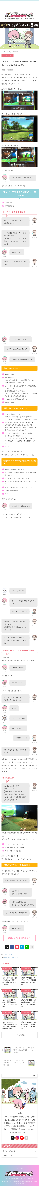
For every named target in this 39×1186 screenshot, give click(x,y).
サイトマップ (19, 1168)
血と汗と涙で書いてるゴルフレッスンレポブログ (19, 1179)
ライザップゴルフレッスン (11, 957)
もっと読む (21, 1035)
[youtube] (22, 1138)
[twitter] (7, 947)
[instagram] (17, 1138)
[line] (27, 947)
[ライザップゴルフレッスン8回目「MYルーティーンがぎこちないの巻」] (22, 947)
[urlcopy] (32, 947)
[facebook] (12, 947)
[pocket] (17, 947)
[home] (26, 1138)
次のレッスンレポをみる (18, 938)
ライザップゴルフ (8, 954)
